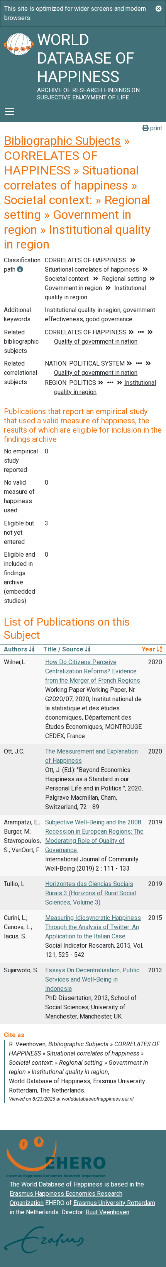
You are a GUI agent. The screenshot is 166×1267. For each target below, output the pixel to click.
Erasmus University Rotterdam (114, 1203)
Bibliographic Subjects (62, 140)
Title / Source (64, 649)
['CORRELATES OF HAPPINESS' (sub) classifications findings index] (20, 269)
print (155, 128)
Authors (16, 649)
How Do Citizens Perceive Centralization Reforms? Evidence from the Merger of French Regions (92, 671)
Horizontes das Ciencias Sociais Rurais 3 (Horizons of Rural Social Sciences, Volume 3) (90, 893)
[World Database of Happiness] (18, 64)
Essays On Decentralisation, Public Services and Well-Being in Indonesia (92, 979)
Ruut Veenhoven (107, 1212)
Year (149, 649)
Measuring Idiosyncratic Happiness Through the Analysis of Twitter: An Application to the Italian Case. (93, 927)
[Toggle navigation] (9, 111)
